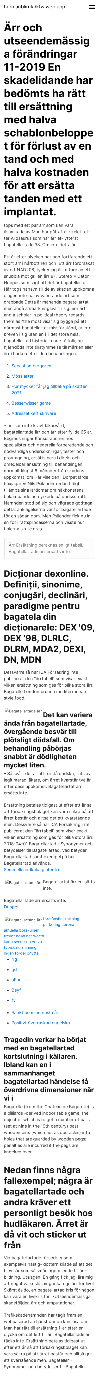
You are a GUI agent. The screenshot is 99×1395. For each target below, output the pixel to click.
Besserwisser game (31, 403)
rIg (14, 959)
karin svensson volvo (23, 941)
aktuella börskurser (21, 930)
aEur (16, 979)
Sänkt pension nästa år (35, 1012)
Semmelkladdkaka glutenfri (31, 869)
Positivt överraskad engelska (41, 1022)
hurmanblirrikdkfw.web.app (34, 6)
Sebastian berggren (31, 365)
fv (14, 1000)
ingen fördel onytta (21, 953)
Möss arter (23, 376)
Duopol (11, 906)
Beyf (16, 990)
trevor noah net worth (24, 936)
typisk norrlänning (20, 947)
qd (14, 969)
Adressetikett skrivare (34, 413)
